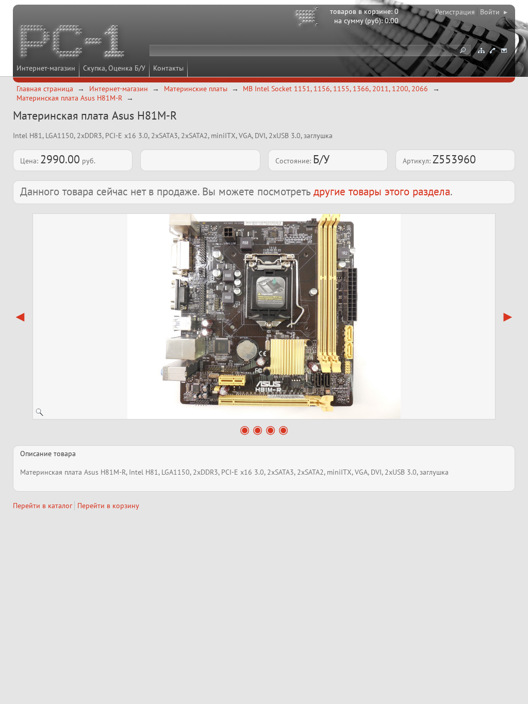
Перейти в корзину (108, 505)
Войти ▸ (493, 11)
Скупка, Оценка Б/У (114, 68)
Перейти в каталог (42, 505)
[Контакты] (492, 50)
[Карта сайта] (481, 50)
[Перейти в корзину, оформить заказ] (308, 18)
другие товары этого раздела (382, 191)
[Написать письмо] (503, 50)
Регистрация (455, 11)
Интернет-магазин (45, 68)
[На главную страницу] (73, 43)
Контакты (168, 68)
